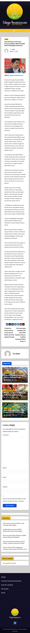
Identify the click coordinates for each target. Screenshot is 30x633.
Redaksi (3, 577)
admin (13, 49)
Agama (6, 39)
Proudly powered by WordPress (10, 629)
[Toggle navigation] (14, 30)
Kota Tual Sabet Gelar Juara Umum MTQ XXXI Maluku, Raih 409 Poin (14, 412)
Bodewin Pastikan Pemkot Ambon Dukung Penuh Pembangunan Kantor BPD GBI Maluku (14, 378)
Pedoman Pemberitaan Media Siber (11, 581)
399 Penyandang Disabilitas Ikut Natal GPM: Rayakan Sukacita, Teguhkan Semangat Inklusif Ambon (20, 335)
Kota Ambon (11, 373)
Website (5, 487)
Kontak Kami (4, 589)
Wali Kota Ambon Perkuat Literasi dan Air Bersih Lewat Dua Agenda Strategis (9, 333)
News (10, 408)
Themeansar (15, 631)
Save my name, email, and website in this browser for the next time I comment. (14, 500)
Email (5, 477)
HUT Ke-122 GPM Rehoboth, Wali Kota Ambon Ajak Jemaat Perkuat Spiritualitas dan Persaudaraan (15, 396)
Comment (6, 435)
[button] (27, 30)
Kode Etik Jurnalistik (7, 585)
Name (5, 468)
